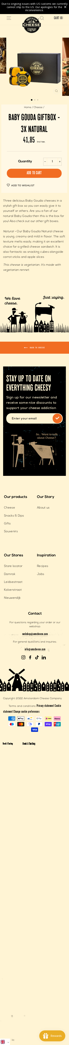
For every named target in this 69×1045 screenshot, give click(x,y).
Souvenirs (11, 531)
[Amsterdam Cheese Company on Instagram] (23, 657)
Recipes (42, 566)
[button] (5, 1042)
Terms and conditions (22, 706)
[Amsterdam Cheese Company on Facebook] (30, 657)
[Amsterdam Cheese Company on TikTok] (37, 657)
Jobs (40, 574)
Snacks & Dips (14, 515)
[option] (34, 67)
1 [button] (32, 100)
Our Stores (13, 555)
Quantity (25, 161)
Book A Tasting (8, 744)
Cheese (38, 107)
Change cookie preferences (26, 712)
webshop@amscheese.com (35, 634)
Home (27, 107)
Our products (15, 497)
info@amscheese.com (35, 650)
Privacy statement (45, 706)
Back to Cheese (37, 348)
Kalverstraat (13, 590)
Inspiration (46, 555)
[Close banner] (65, 7)
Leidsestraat (13, 582)
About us (43, 507)
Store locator (13, 566)
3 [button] (38, 100)
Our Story (45, 497)
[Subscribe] (57, 418)
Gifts (7, 523)
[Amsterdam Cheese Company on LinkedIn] (44, 657)
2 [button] (35, 100)
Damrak (9, 574)
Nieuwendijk (12, 598)
